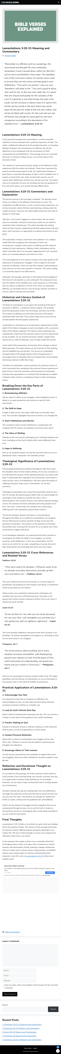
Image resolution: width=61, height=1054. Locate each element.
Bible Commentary (12, 932)
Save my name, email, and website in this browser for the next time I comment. (31, 986)
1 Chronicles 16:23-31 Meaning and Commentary (22, 1040)
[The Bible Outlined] (10, 2)
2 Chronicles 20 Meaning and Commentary (19, 1036)
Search (5, 1005)
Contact (35, 1048)
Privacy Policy (27, 1048)
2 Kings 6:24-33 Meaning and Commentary (19, 1032)
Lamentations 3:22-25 (34, 856)
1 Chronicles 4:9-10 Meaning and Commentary (21, 1028)
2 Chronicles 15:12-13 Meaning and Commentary (22, 1024)
